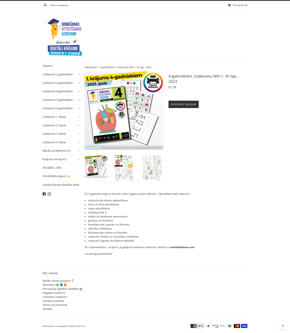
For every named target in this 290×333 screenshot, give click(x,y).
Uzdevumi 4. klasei (61, 142)
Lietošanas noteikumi (55, 296)
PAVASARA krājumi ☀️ (56, 176)
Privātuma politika (53, 300)
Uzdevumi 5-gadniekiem (61, 100)
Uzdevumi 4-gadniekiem (61, 91)
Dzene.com (80, 326)
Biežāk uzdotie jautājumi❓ (58, 280)
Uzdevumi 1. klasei (61, 117)
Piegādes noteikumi (54, 292)
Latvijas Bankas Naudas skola (61, 185)
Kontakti (47, 309)
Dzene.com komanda (55, 304)
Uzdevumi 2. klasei (61, 125)
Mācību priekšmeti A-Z (61, 150)
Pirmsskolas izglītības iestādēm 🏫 (62, 288)
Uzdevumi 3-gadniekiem (61, 83)
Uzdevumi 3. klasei (61, 134)
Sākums (48, 66)
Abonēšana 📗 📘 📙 (55, 284)
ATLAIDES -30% (52, 168)
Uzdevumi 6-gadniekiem (61, 108)
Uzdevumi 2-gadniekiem (61, 74)
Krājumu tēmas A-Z (61, 159)
